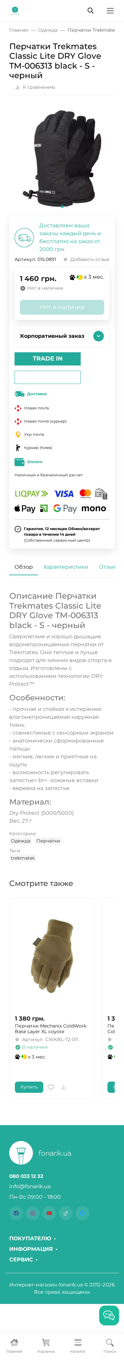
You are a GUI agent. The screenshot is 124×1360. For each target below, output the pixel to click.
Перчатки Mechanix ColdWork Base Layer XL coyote (50, 1029)
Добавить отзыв (89, 259)
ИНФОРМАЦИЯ (31, 1249)
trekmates (23, 858)
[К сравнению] (63, 1087)
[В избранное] (51, 1087)
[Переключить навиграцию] (110, 10)
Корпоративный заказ (52, 336)
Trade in (48, 358)
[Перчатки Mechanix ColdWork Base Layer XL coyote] (52, 956)
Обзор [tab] (24, 567)
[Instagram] (33, 1213)
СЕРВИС (21, 1259)
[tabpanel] (62, 726)
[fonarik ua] (15, 10)
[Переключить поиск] (91, 10)
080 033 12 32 (26, 1176)
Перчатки (48, 841)
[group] (62, 158)
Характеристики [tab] (65, 567)
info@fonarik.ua (30, 1186)
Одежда (20, 841)
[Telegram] (82, 1213)
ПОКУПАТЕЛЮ (30, 1238)
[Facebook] (16, 1213)
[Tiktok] (66, 1213)
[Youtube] (49, 1213)
